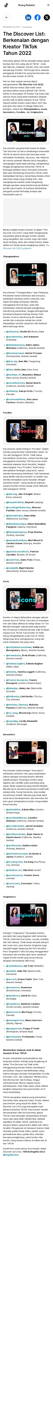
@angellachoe (11, 1155)
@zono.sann (13, 883)
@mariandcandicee (16, 540)
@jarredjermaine (15, 826)
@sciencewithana (15, 399)
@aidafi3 (11, 971)
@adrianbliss (13, 809)
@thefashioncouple (17, 854)
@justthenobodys (16, 834)
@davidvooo (13, 996)
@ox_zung (11, 713)
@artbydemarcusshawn (18, 647)
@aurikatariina (14, 337)
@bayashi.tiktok (15, 502)
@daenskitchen (14, 515)
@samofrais (12, 560)
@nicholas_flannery (17, 705)
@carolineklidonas (16, 818)
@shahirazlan (13, 845)
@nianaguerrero (15, 1020)
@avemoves (12, 987)
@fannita (11, 672)
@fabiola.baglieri (15, 663)
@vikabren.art (13, 870)
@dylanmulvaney (15, 345)
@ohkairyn (12, 391)
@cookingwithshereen (18, 507)
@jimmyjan (12, 688)
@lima (9, 369)
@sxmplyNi (12, 568)
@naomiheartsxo (15, 383)
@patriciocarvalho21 (17, 551)
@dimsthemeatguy (16, 524)
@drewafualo (13, 655)
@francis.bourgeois (17, 680)
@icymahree (12, 1004)
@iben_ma (11, 361)
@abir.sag (11, 494)
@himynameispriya (16, 532)
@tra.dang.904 (14, 862)
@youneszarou (14, 875)
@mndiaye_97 (13, 375)
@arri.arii (11, 979)
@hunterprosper (15, 353)
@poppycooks (14, 1028)
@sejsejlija (12, 721)
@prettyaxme (13, 1037)
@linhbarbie (12, 696)
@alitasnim (12, 331)
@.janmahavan (14, 966)
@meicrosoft (13, 1012)
